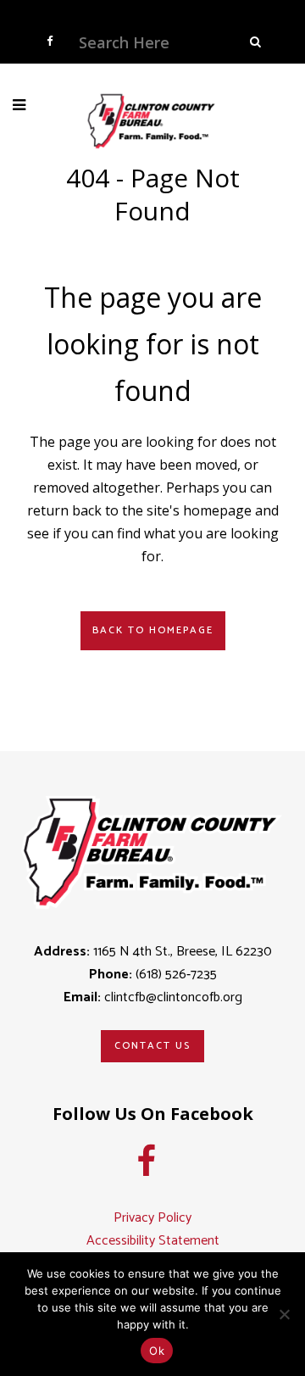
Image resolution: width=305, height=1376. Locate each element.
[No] (283, 1314)
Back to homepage (153, 630)
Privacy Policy (152, 1217)
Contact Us (152, 1046)
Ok (156, 1350)
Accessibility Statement (152, 1240)
